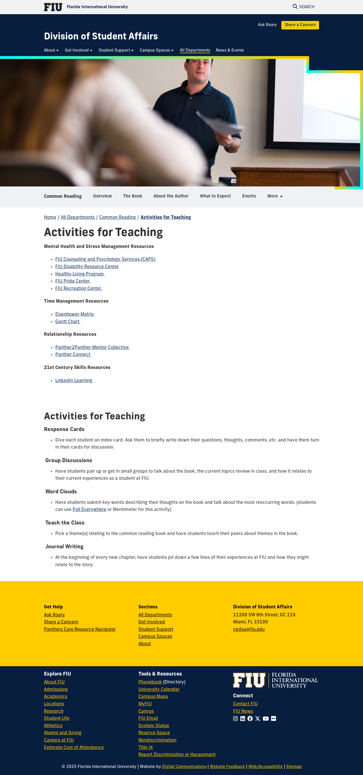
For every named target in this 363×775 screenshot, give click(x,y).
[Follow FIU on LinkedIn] (243, 719)
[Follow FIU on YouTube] (267, 719)
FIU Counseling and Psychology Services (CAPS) (105, 259)
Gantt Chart (68, 322)
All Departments (78, 217)
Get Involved (151, 622)
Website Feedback (227, 767)
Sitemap (294, 767)
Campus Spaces (155, 636)
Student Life (56, 718)
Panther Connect (73, 355)
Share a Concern (300, 25)
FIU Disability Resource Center (87, 267)
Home (50, 217)
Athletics (53, 726)
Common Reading (63, 196)
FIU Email (148, 718)
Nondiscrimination (157, 740)
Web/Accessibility (265, 767)
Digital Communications (184, 767)
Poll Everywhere (89, 510)
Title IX (145, 748)
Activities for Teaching (166, 217)
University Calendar (159, 689)
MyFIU (145, 704)
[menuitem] (51, 50)
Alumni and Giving (62, 733)
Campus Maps (153, 697)
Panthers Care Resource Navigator (80, 629)
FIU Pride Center (73, 281)
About (144, 644)
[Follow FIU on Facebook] (251, 719)
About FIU (54, 682)
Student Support (155, 629)
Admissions (56, 689)
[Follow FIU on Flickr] (274, 719)
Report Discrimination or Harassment (177, 755)
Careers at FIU (59, 740)
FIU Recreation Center (78, 288)
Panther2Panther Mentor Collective (92, 347)
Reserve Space (154, 733)
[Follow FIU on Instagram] (236, 719)
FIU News (243, 711)
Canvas (146, 711)
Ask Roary (267, 25)
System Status (153, 726)
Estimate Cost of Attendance (74, 748)
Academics (55, 697)
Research (54, 711)
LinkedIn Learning (74, 381)
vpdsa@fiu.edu (249, 629)
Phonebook (150, 682)
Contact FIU (245, 704)
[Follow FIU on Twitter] (259, 719)
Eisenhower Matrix (75, 314)
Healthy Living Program (80, 274)
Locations (54, 704)
